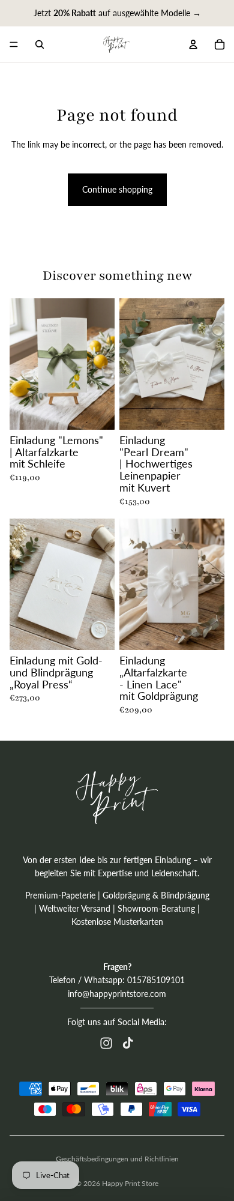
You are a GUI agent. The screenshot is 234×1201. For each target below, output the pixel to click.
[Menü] (14, 44)
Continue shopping (117, 189)
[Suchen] (39, 44)
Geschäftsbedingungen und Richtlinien (117, 1158)
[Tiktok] (128, 1043)
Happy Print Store (130, 1183)
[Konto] (193, 44)
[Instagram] (106, 1043)
